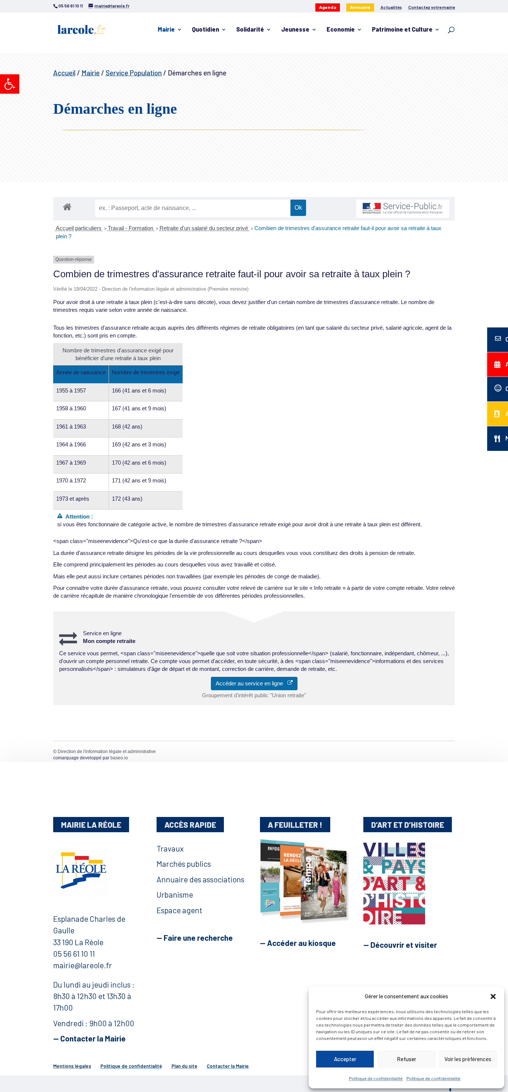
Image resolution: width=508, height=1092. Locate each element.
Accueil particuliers (79, 228)
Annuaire (360, 7)
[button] (9, 84)
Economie (341, 30)
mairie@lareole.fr (82, 965)
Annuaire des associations (200, 879)
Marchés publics (184, 863)
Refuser (406, 1059)
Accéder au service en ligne (251, 683)
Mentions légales (72, 1066)
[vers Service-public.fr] (402, 209)
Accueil (64, 72)
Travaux (170, 848)
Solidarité (250, 30)
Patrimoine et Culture (402, 30)
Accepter (345, 1059)
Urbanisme (175, 894)
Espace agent (179, 910)
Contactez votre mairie (431, 7)
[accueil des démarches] (67, 206)
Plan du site (184, 1066)
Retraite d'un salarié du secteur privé (205, 228)
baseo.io (119, 757)
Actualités (391, 7)
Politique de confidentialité (376, 1078)
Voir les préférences (467, 1059)
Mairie (166, 30)
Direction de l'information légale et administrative (107, 751)
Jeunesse (295, 30)
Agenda (327, 7)
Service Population (134, 72)
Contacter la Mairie (228, 1066)
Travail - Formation (131, 228)
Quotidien (205, 30)
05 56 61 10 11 (74, 953)
